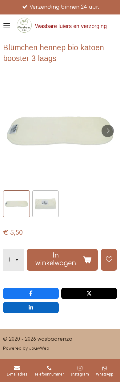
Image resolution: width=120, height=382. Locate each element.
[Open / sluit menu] (7, 25)
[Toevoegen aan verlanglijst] (109, 260)
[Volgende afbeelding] (108, 131)
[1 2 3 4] (13, 260)
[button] (16, 203)
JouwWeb (39, 348)
